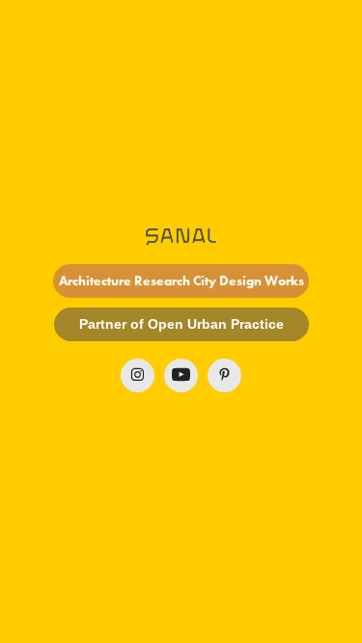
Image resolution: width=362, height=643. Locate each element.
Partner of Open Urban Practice (181, 324)
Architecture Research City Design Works (181, 281)
